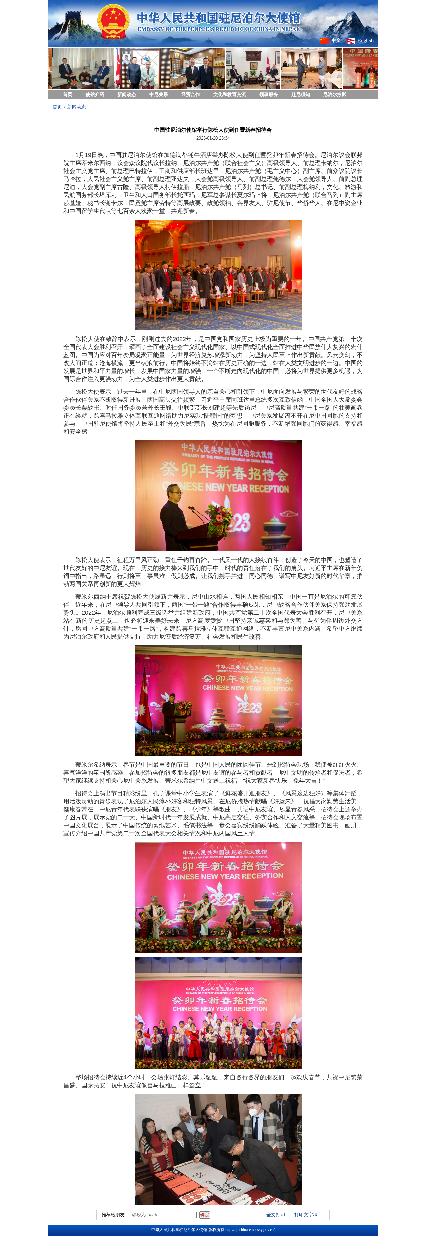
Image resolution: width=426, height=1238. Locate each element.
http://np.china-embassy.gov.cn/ (250, 1229)
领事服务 (268, 94)
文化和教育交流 (229, 94)
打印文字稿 (306, 1214)
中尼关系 (158, 94)
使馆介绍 (95, 94)
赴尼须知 (300, 94)
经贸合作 (190, 94)
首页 (67, 94)
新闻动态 (126, 94)
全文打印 (275, 1214)
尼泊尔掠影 (334, 94)
